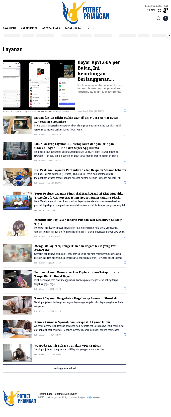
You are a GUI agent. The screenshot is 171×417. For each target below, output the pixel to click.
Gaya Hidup (9, 28)
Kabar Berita (29, 28)
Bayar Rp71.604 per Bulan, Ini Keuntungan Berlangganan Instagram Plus (98, 74)
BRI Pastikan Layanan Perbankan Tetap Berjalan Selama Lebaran (80, 170)
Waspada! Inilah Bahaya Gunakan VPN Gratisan (67, 345)
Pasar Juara (73, 28)
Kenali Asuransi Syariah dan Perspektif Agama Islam (72, 322)
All (90, 28)
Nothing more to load (65, 368)
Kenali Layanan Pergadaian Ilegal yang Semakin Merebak (75, 298)
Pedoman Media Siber (65, 393)
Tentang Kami (45, 393)
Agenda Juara (51, 28)
